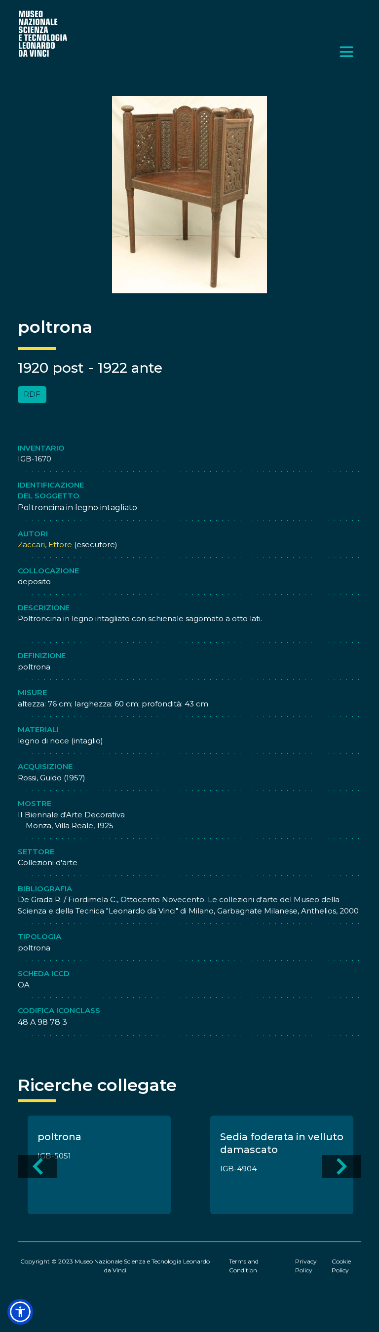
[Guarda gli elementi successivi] (341, 1166)
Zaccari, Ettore (45, 544)
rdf (32, 394)
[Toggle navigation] (346, 52)
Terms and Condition (244, 1266)
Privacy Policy (306, 1266)
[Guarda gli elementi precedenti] (37, 1166)
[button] (20, 1311)
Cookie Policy (341, 1266)
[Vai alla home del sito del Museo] (43, 33)
